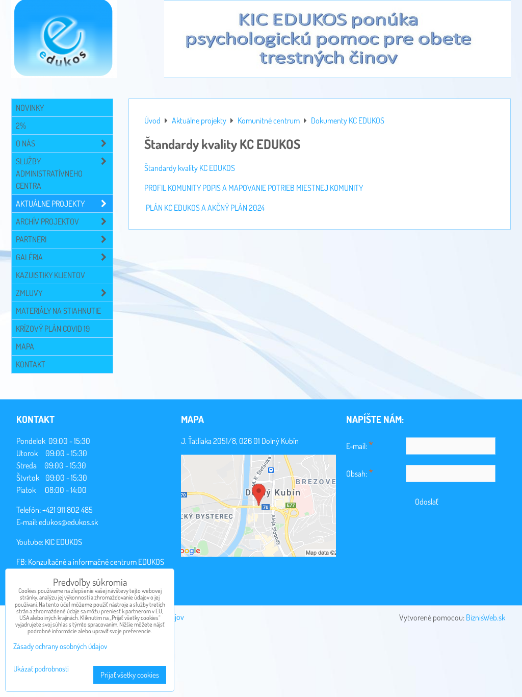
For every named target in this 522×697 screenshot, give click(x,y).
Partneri (31, 239)
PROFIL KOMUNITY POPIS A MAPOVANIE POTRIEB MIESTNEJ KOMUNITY (253, 188)
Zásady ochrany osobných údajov (60, 646)
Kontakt (30, 364)
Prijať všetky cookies (129, 675)
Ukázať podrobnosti (41, 669)
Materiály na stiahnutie (58, 311)
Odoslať (426, 501)
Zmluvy (29, 293)
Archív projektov (47, 221)
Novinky (30, 108)
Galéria (29, 257)
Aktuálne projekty (50, 203)
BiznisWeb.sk (485, 617)
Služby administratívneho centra (49, 173)
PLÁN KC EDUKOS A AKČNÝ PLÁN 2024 (205, 208)
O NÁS (25, 143)
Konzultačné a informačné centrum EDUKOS (96, 562)
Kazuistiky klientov (50, 275)
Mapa (25, 346)
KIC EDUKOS (63, 542)
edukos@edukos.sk (68, 522)
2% (21, 125)
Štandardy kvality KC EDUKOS (189, 168)
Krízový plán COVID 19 (53, 328)
